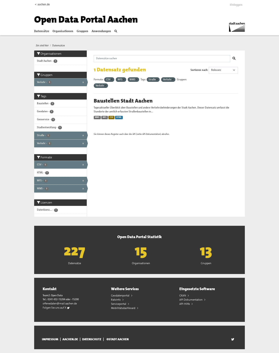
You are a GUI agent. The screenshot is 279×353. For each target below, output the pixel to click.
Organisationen (63, 31)
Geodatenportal (120, 295)
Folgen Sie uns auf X (55, 307)
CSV (111, 117)
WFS (104, 117)
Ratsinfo (116, 299)
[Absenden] (234, 58)
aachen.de (70, 339)
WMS (97, 117)
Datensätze (41, 31)
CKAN (183, 295)
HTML (118, 117)
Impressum (50, 339)
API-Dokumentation (151, 134)
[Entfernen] (111, 80)
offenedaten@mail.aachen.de (60, 303)
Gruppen (82, 31)
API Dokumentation (191, 299)
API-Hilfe (184, 304)
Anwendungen (101, 31)
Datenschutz (91, 339)
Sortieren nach (199, 70)
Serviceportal (119, 304)
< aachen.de (42, 4)
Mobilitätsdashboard (123, 308)
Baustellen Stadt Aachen (123, 100)
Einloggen (236, 5)
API (134, 134)
